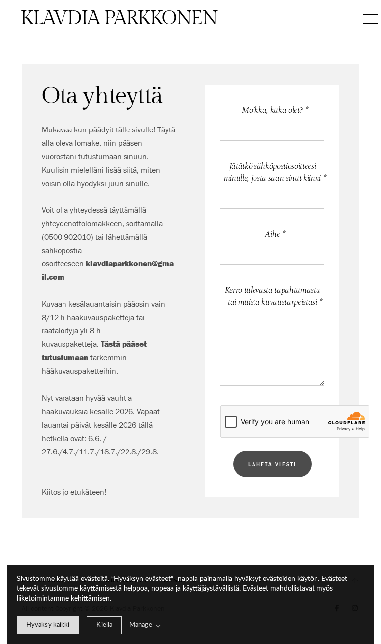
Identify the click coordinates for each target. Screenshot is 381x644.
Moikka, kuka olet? (275, 110)
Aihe (275, 234)
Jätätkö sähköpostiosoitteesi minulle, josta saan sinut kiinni (274, 172)
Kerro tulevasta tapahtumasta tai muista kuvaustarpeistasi (273, 296)
